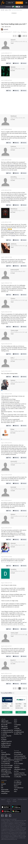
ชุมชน (15, 721)
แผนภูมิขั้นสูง (4, 793)
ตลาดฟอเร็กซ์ (4, 728)
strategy (12, 165)
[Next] (26, 36)
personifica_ (14, 176)
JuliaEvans (13, 243)
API (2, 785)
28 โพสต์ (13, 361)
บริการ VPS (4, 756)
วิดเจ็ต (2, 782)
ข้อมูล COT (3, 737)
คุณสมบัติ (3, 784)
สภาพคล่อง (3, 739)
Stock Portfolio (4, 789)
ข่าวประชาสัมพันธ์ (18, 763)
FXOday (12, 429)
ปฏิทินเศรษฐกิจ (4, 721)
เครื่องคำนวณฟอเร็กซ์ (6, 741)
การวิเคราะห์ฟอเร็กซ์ (6, 735)
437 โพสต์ (12, 432)
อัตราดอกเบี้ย (4, 724)
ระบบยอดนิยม (17, 724)
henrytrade (13, 487)
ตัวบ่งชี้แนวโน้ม (18, 734)
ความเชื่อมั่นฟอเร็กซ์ (19, 732)
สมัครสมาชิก (8, 26)
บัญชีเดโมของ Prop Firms (20, 774)
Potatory (13, 298)
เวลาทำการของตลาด (6, 722)
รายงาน (24, 63)
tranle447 (5, 29)
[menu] (26, 3)
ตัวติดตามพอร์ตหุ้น (5, 776)
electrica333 (14, 461)
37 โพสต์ (12, 273)
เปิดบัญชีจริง (7, 712)
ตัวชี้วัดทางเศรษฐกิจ (6, 745)
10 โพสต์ (13, 490)
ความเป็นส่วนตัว (9, 801)
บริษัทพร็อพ (16, 767)
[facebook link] (2, 815)
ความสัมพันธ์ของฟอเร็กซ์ (7, 732)
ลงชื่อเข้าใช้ (10, 2)
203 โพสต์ (12, 212)
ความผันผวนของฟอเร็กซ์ (7, 730)
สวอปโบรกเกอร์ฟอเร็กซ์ (19, 756)
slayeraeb (13, 543)
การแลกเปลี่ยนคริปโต (6, 773)
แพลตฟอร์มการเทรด (6, 769)
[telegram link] (10, 815)
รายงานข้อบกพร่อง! (18, 787)
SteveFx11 (13, 660)
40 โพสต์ (13, 149)
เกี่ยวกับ (16, 789)
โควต (9, 63)
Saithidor (13, 380)
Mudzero (13, 514)
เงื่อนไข (3, 799)
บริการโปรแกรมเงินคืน (6, 767)
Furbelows (13, 146)
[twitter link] (6, 815)
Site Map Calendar (22, 799)
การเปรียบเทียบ (17, 776)
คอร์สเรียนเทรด (5, 774)
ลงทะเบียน (19, 2)
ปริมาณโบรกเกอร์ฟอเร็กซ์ (20, 758)
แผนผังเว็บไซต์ (14, 800)
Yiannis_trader (14, 330)
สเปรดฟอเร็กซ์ (17, 752)
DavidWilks (13, 569)
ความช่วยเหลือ (17, 784)
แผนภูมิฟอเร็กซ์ (17, 730)
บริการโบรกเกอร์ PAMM (7, 765)
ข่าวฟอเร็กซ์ (4, 734)
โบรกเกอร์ (3, 752)
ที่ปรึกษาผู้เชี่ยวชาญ (5, 771)
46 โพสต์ (13, 70)
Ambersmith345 (14, 269)
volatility (18, 405)
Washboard (13, 116)
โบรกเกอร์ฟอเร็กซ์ (18, 754)
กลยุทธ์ (15, 726)
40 (24, 36)
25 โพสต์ (13, 180)
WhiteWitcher (13, 208)
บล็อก (15, 791)
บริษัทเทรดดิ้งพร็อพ (5, 754)
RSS (2, 787)
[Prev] (13, 36)
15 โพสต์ (13, 572)
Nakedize (13, 67)
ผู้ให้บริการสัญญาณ (5, 758)
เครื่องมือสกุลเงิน (5, 747)
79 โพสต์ (13, 464)
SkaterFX (13, 39)
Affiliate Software (5, 791)
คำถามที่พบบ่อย (17, 782)
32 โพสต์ (13, 119)
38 (19, 36)
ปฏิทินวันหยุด (4, 726)
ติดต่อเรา (16, 785)
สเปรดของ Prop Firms (19, 773)
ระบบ (15, 722)
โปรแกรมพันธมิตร (5, 763)
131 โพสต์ (12, 663)
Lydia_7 (12, 357)
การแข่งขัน (16, 728)
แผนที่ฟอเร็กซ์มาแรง (6, 743)
